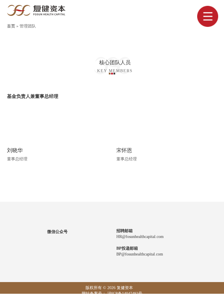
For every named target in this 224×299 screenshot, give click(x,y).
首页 (11, 26)
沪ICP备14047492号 (124, 293)
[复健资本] (36, 10)
